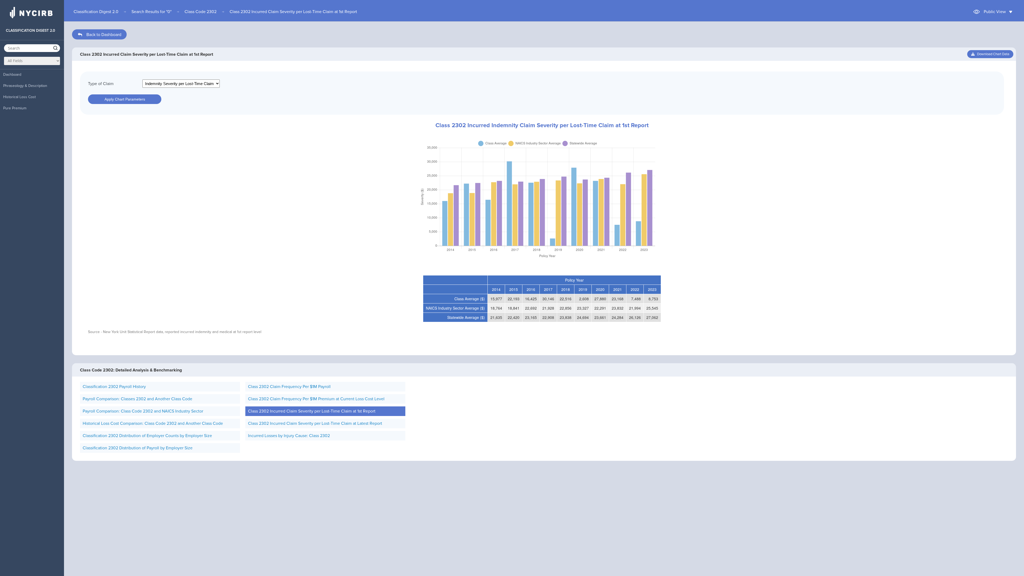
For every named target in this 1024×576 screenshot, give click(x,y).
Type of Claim (101, 84)
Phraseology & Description (25, 85)
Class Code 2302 (201, 12)
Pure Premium (14, 108)
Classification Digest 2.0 (96, 12)
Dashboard (12, 74)
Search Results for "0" (151, 12)
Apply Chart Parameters (125, 99)
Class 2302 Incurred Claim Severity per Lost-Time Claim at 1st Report (293, 12)
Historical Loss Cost (19, 97)
